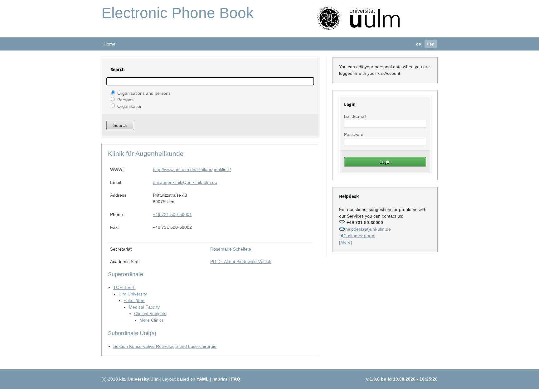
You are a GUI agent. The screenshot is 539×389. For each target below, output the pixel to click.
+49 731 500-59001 (172, 214)
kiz (122, 379)
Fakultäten (134, 300)
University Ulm (143, 379)
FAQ (235, 379)
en (431, 43)
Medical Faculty (144, 307)
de (418, 43)
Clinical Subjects (150, 313)
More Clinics (151, 320)
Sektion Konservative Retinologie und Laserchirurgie (164, 346)
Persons (125, 99)
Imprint (219, 379)
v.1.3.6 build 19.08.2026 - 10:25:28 (402, 379)
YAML (203, 379)
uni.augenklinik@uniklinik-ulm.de (185, 182)
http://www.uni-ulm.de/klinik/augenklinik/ (192, 169)
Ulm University (133, 293)
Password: (354, 134)
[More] (345, 242)
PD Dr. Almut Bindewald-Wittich (240, 261)
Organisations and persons (144, 92)
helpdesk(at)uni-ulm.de (368, 229)
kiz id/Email (355, 116)
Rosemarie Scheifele (230, 249)
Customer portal (359, 235)
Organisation (130, 105)
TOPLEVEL (124, 287)
